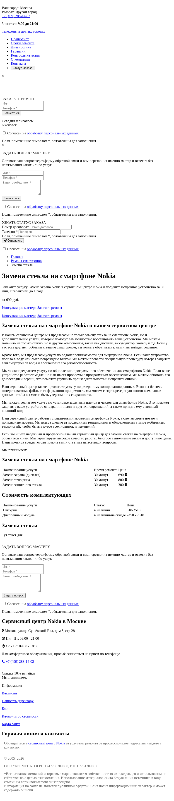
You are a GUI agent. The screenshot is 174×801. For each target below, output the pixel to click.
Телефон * (10, 232)
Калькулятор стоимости (20, 716)
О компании (20, 59)
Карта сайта (11, 724)
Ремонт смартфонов (26, 261)
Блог (5, 708)
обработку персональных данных (53, 133)
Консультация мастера (19, 308)
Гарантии (18, 51)
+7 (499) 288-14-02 (16, 16)
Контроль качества (25, 55)
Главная (17, 257)
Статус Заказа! (23, 68)
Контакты (18, 63)
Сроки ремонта (22, 43)
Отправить (14, 240)
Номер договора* (15, 227)
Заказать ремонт (49, 308)
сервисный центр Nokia (46, 743)
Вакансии (9, 693)
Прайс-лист (20, 39)
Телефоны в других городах (23, 31)
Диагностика (21, 47)
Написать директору (18, 701)
